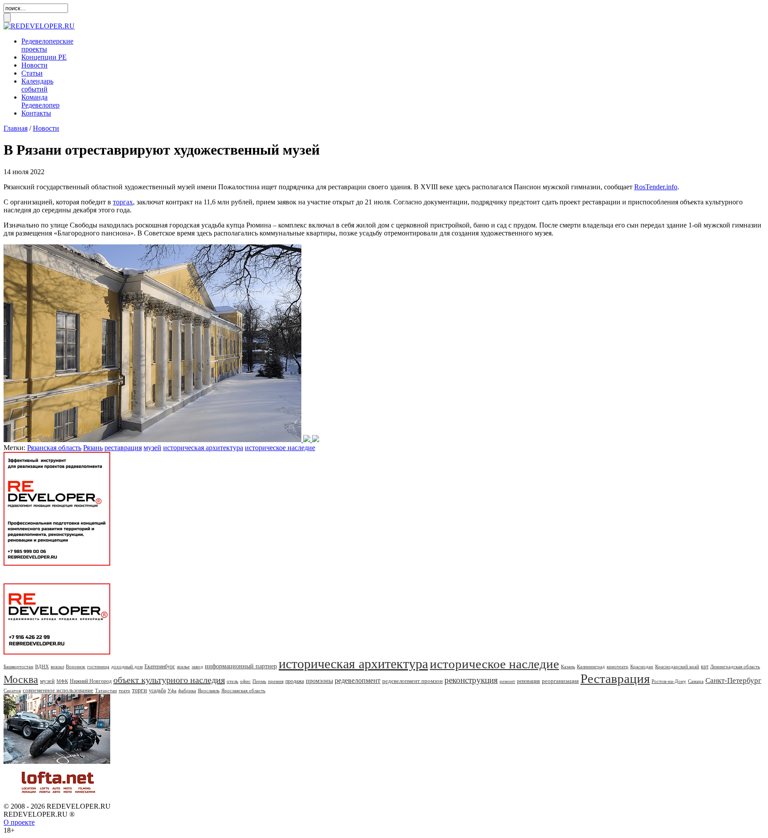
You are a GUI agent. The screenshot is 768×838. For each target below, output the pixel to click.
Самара (696, 681)
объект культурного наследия (169, 680)
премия (276, 681)
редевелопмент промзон (412, 681)
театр (124, 690)
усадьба (157, 690)
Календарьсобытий (37, 85)
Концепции (44, 57)
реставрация (123, 447)
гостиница (98, 666)
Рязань (93, 447)
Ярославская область (243, 690)
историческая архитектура (203, 447)
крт (704, 666)
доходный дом (127, 666)
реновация (528, 681)
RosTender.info (655, 187)
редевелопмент (357, 680)
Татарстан (106, 690)
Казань (568, 666)
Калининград (591, 666)
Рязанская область (54, 447)
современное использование (58, 690)
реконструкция (471, 680)
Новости (34, 65)
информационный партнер (241, 666)
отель (232, 681)
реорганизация (560, 681)
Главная (16, 128)
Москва (21, 679)
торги (139, 690)
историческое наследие (280, 447)
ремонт (507, 681)
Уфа (172, 690)
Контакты (36, 113)
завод (197, 666)
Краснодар (641, 666)
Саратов (12, 690)
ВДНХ (42, 666)
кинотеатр (617, 666)
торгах (123, 202)
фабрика (187, 690)
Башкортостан (18, 666)
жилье (183, 666)
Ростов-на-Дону (669, 681)
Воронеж (75, 666)
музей (152, 447)
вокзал (57, 666)
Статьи (32, 73)
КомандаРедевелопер (40, 101)
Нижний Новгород (91, 681)
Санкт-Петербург (733, 680)
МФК (62, 681)
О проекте (19, 822)
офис (245, 681)
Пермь (259, 681)
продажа (294, 681)
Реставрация (615, 678)
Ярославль (209, 690)
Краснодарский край (677, 666)
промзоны (319, 681)
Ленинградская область (735, 666)
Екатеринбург (159, 666)
